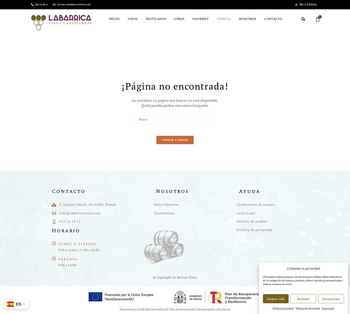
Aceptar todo (275, 299)
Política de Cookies (283, 308)
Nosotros (247, 19)
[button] (303, 19)
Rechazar (303, 299)
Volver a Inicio (175, 140)
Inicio (114, 19)
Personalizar (331, 299)
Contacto (273, 19)
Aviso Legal (328, 308)
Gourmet (200, 19)
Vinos (133, 19)
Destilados (156, 19)
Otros (179, 19)
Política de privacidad (308, 308)
